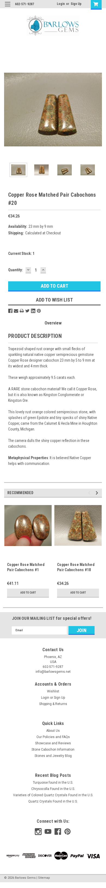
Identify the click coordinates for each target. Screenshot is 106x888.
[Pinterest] (39, 311)
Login (61, 4)
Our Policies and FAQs (53, 737)
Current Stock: (21, 253)
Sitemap (44, 878)
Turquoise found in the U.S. (53, 782)
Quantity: (15, 270)
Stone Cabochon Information (53, 749)
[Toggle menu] (7, 7)
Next (98, 109)
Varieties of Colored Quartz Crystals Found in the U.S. (53, 795)
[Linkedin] (33, 311)
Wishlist (53, 691)
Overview (53, 323)
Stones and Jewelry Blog (53, 756)
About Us (53, 731)
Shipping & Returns (53, 704)
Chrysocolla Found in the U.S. (53, 789)
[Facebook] (10, 311)
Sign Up (76, 4)
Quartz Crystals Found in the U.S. (53, 801)
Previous (8, 109)
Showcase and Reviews (53, 743)
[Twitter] (27, 311)
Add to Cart (28, 592)
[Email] (16, 311)
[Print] (22, 311)
